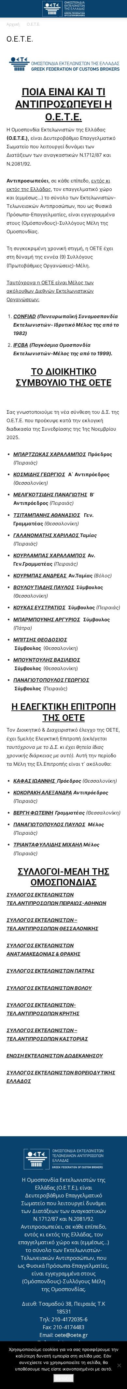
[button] (11, 9)
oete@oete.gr (71, 1335)
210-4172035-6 (69, 1319)
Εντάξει (63, 1378)
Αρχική (13, 24)
